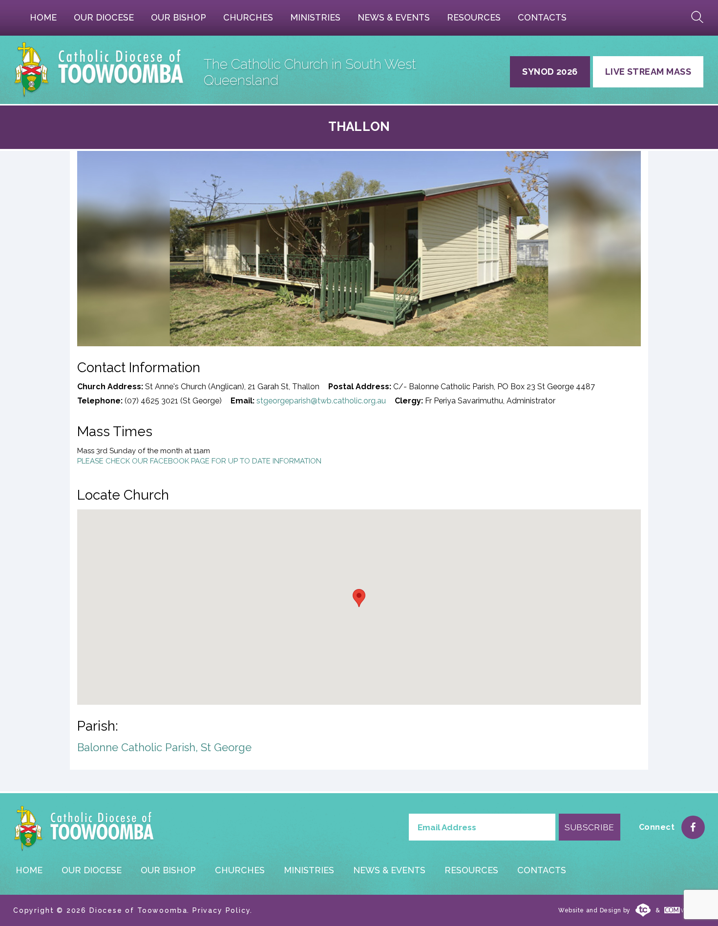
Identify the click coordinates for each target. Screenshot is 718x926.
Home (43, 17)
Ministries (315, 17)
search (697, 17)
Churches (248, 17)
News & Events (394, 17)
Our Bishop (178, 17)
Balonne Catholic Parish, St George (164, 747)
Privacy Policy (221, 910)
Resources (474, 17)
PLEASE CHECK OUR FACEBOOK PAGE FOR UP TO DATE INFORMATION (199, 461)
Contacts (542, 17)
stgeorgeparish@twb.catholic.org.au (321, 400)
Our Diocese (104, 17)
